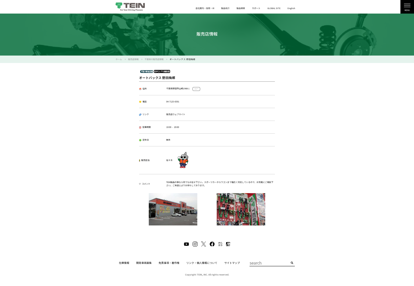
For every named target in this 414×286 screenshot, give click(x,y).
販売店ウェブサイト (175, 114)
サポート (256, 8)
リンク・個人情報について (201, 263)
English (291, 8)
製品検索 (241, 8)
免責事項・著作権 (169, 263)
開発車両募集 (144, 263)
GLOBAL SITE (274, 8)
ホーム (119, 59)
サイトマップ (232, 263)
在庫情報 (124, 263)
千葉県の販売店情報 (154, 59)
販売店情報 (133, 59)
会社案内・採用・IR (205, 8)
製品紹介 (225, 8)
